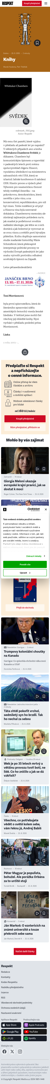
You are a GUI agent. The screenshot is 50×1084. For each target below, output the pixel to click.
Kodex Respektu (9, 982)
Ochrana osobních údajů (13, 1008)
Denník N (18, 939)
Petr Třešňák (22, 67)
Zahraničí (8, 477)
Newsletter (11, 647)
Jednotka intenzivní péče (27, 704)
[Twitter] (12, 1054)
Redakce (5, 972)
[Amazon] (11, 1038)
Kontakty (5, 977)
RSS (3, 997)
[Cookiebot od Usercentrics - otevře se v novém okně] (29, 509)
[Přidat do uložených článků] (44, 469)
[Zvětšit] (16, 102)
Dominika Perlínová (12, 669)
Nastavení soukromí (11, 1013)
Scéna (5, 53)
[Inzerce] (25, 282)
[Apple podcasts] (35, 1025)
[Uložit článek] (37, 43)
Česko (6, 816)
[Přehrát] (37, 469)
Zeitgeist (19, 759)
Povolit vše (25, 564)
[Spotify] (35, 1038)
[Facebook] (4, 1054)
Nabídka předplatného (12, 987)
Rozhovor (8, 869)
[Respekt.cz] (7, 3)
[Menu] (46, 3)
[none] (26, 121)
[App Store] (11, 1025)
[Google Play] (11, 1032)
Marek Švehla (9, 833)
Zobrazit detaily (34, 556)
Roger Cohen (9, 494)
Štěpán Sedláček (11, 781)
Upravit (23, 572)
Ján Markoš (8, 939)
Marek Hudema (9, 67)
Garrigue (20, 647)
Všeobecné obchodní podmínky (16, 1002)
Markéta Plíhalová (11, 724)
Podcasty (11, 759)
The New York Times (24, 494)
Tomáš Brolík (9, 886)
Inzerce (5, 992)
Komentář (11, 921)
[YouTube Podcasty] (35, 1032)
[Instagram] (20, 1054)
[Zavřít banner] (46, 509)
